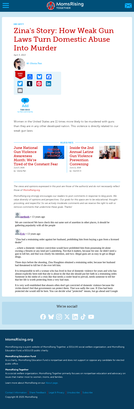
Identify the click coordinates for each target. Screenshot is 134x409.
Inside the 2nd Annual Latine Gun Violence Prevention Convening (82, 156)
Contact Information (16, 392)
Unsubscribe (73, 392)
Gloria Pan (36, 63)
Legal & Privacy (56, 392)
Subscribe (88, 392)
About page (52, 383)
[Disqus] (67, 252)
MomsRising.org (65, 5)
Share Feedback (37, 392)
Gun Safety (19, 24)
